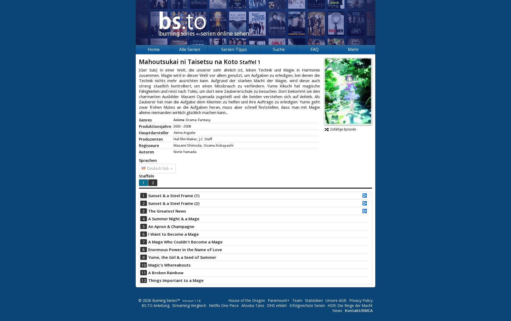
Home (154, 49)
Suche (279, 49)
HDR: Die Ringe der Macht (350, 305)
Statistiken (314, 300)
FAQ (315, 49)
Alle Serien (189, 49)
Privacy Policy (361, 300)
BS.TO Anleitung (156, 305)
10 (143, 265)
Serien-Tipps (234, 49)
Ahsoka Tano (252, 305)
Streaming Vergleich (189, 305)
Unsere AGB (336, 300)
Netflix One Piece (224, 305)
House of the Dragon (246, 300)
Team (297, 300)
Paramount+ (279, 300)
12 (143, 280)
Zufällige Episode (343, 129)
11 (143, 272)
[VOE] (364, 196)
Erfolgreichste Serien (307, 305)
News (337, 310)
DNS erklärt (277, 305)
